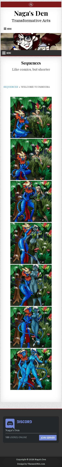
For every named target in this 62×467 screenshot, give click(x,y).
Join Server (48, 437)
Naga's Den (31, 13)
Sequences (31, 63)
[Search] (31, 4)
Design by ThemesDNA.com (31, 464)
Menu (9, 28)
